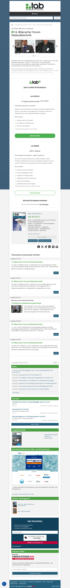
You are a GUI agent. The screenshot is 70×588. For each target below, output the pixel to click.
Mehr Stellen (35, 424)
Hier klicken (36, 538)
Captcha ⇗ (42, 540)
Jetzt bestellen (35, 136)
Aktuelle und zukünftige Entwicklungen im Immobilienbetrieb (34, 383)
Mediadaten (14, 582)
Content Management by (18, 586)
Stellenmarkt (23, 582)
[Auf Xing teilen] (46, 247)
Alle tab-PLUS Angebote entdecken (35, 200)
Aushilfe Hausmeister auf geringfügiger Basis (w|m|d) (31, 402)
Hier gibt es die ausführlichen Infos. (23, 494)
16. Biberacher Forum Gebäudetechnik (26, 281)
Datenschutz (14, 583)
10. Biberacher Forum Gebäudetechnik (26, 324)
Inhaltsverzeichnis (44, 241)
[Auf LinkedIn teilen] (49, 247)
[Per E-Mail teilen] (53, 246)
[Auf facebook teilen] (38, 247)
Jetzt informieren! (16, 546)
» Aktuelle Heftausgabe (51, 434)
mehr (56, 273)
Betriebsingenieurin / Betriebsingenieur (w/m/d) (28, 417)
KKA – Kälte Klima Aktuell (24, 511)
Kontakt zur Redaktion (35, 582)
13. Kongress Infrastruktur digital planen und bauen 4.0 (32, 378)
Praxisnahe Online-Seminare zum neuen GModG (30, 389)
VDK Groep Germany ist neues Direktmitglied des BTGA (32, 386)
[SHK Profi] (15, 505)
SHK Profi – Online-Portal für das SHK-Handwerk (26, 505)
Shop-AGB (50, 582)
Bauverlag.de (56, 586)
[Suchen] (57, 18)
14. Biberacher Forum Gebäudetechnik (26, 262)
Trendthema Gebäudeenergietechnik (26, 303)
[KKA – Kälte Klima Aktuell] (15, 511)
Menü (36, 14)
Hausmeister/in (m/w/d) (20, 409)
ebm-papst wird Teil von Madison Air (27, 375)
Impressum (22, 583)
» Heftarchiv (47, 436)
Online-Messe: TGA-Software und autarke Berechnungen (33, 380)
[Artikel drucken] (57, 246)
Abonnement (33, 241)
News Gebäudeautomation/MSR (42, 25)
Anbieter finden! (36, 573)
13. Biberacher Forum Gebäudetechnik (26, 343)
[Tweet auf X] (42, 247)
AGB (44, 582)
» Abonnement (48, 438)
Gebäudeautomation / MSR (23, 25)
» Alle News (15, 392)
